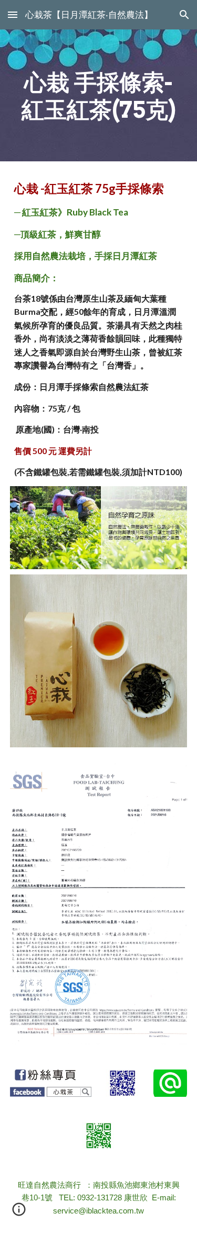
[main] (99, 95)
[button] (12, 14)
